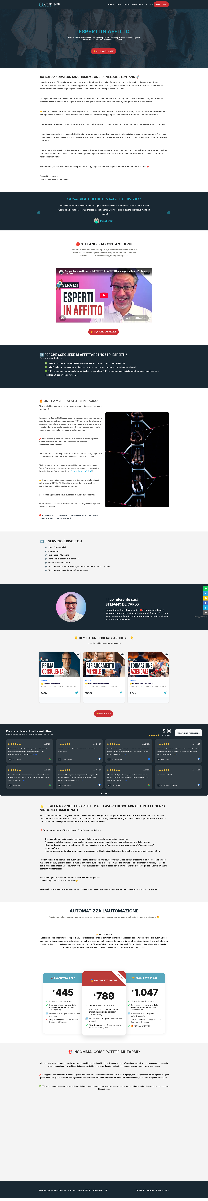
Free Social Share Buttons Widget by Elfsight (200, 617)
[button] (205, 588)
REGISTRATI (161, 4)
